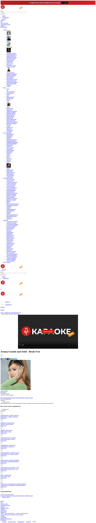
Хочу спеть (3, 418)
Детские (3, 509)
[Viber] (10, 359)
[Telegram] (16, 359)
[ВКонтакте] (1, 359)
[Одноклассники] (3, 359)
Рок (1, 502)
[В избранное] (2, 356)
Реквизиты (3, 520)
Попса (2, 501)
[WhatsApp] (12, 359)
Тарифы (3, 516)
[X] (8, 359)
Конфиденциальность (6, 518)
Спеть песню (48, 332)
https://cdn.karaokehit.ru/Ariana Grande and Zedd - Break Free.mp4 (17, 397)
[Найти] (4, 14)
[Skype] (14, 359)
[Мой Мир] (6, 359)
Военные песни (5, 508)
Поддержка (3, 517)
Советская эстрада (5, 505)
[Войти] (1, 287)
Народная (3, 512)
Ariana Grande (4, 391)
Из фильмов (4, 510)
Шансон (3, 506)
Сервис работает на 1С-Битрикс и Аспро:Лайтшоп (12, 514)
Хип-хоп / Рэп (4, 504)
